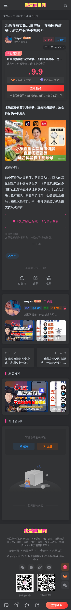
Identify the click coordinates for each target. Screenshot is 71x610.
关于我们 (57, 550)
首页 (7, 16)
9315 (38, 308)
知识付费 (18, 16)
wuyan (18, 38)
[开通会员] (65, 576)
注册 (49, 446)
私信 (62, 39)
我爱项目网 (34, 556)
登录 (26, 446)
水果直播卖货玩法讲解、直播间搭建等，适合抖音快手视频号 (33, 28)
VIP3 (28, 16)
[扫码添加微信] (65, 585)
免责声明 (28, 550)
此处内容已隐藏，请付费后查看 (36, 221)
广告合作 (43, 550)
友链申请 (14, 550)
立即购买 (35, 88)
